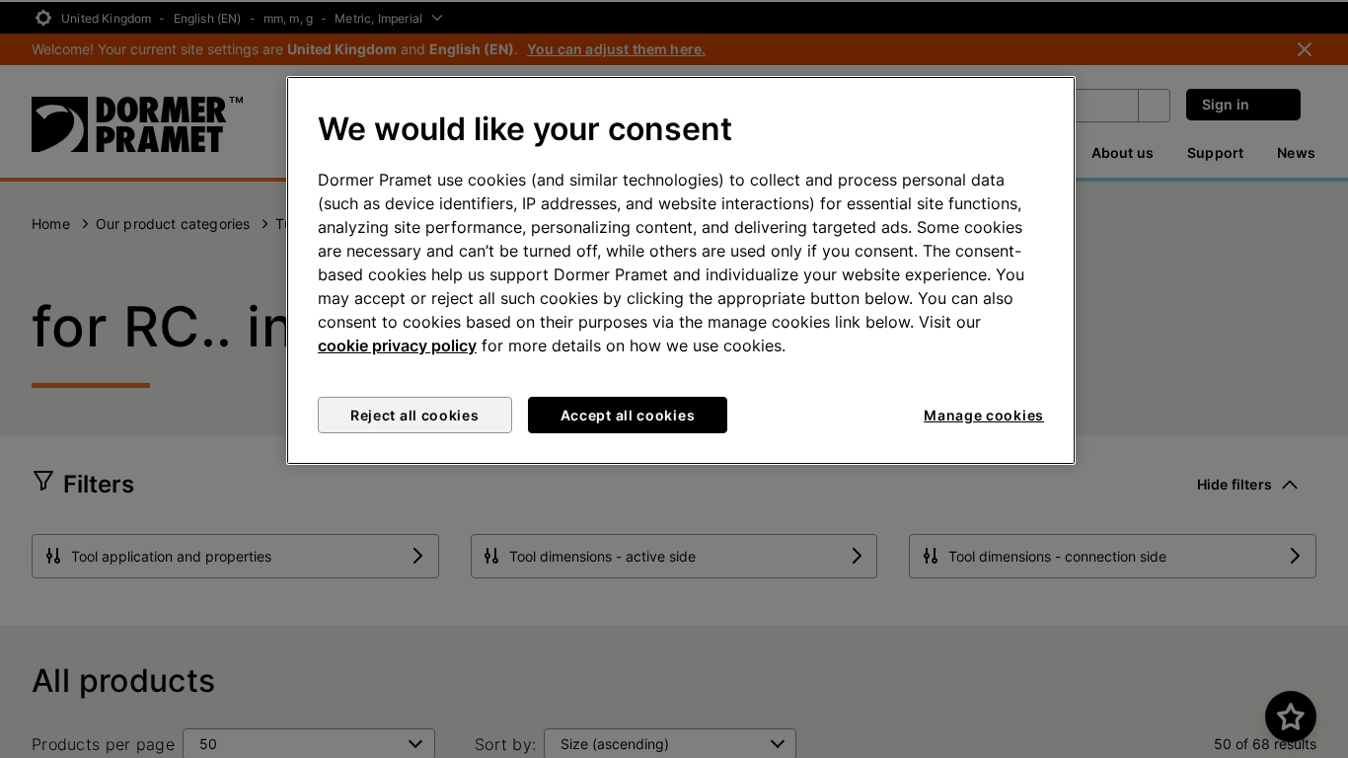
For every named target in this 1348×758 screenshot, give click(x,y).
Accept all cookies (628, 415)
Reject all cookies (415, 415)
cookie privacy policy (397, 345)
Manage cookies (984, 415)
